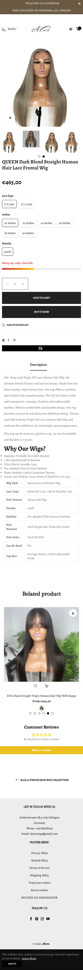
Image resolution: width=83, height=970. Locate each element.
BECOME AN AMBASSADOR (39, 898)
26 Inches (64, 223)
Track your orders (39, 883)
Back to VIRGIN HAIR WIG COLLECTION (44, 780)
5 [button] (48, 713)
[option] (41, 660)
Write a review (41, 750)
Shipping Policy (39, 875)
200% (7, 252)
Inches (6, 214)
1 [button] (39, 156)
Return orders (39, 890)
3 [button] (39, 713)
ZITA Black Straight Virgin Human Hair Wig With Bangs (41, 696)
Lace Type (7, 196)
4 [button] (44, 713)
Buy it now (41, 312)
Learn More (29, 958)
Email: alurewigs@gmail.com (39, 834)
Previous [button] (5, 142)
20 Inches (10, 223)
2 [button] (44, 156)
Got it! (12, 963)
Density (6, 243)
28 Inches (10, 233)
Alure (46, 943)
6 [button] (52, 713)
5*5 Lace (9, 204)
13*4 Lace (26, 204)
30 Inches (28, 233)
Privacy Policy (39, 853)
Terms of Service (39, 868)
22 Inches (28, 223)
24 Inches (46, 223)
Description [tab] (38, 365)
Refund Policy (39, 860)
